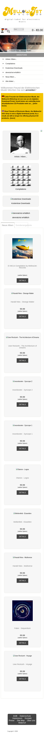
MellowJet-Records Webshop (27, 731)
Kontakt (28, 718)
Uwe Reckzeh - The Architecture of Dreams (22, 347)
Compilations (24, 63)
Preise (11, 720)
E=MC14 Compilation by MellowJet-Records (22, 267)
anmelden (30, 90)
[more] (12, 118)
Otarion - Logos (22, 478)
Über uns (31, 720)
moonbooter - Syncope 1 (22, 434)
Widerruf (22, 723)
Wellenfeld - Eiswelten (22, 522)
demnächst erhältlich (24, 72)
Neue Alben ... (11, 77)
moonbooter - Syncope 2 (22, 390)
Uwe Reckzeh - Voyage (22, 664)
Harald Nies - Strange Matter (22, 302)
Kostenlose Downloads (24, 68)
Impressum (17, 718)
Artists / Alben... (24, 59)
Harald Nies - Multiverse (22, 566)
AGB (15, 716)
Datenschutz (25, 716)
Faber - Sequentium (22, 628)
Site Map (21, 720)
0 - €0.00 (37, 30)
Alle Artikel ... (10, 81)
